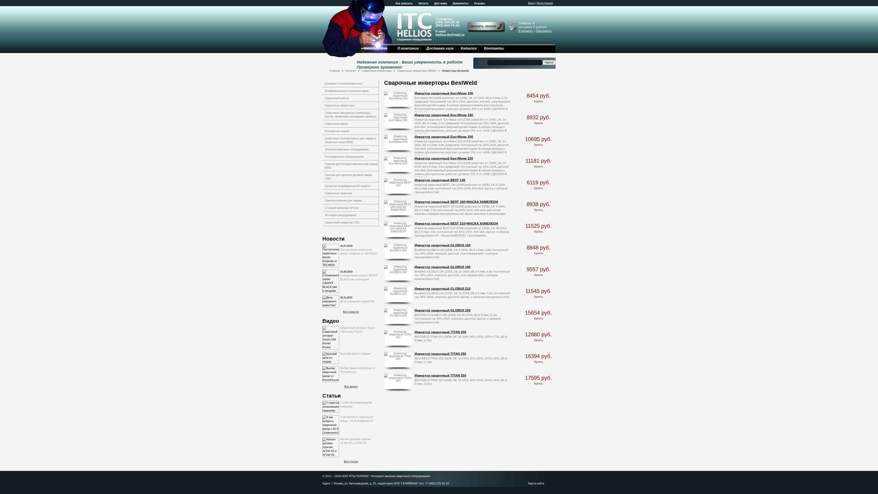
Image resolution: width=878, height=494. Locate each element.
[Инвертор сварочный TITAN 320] (398, 380)
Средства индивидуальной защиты (348, 186)
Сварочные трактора (338, 193)
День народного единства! (357, 301)
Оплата (423, 3)
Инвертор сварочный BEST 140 (440, 180)
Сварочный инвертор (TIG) (342, 222)
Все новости (351, 311)
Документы (460, 3)
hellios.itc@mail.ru (450, 34)
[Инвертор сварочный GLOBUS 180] (398, 272)
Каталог (469, 48)
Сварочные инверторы (377, 70)
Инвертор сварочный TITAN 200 (440, 332)
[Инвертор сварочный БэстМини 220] (398, 163)
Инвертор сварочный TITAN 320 (440, 375)
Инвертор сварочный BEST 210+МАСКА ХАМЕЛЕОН (456, 223)
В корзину (525, 31)
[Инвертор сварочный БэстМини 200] (398, 141)
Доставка (440, 3)
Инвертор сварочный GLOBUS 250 (443, 310)
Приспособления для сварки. (343, 200)
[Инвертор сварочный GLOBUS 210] (398, 293)
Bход (531, 3)
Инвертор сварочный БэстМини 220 (444, 158)
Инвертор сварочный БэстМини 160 (444, 93)
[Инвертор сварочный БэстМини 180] (398, 120)
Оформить (544, 31)
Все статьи (351, 461)
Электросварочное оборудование (347, 149)
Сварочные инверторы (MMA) (416, 70)
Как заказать (404, 3)
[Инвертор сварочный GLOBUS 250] (398, 315)
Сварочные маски (336, 123)
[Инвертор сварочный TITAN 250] (398, 358)
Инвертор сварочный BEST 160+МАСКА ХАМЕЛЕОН (456, 202)
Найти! (549, 62)
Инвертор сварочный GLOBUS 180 (443, 267)
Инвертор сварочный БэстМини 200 (444, 136)
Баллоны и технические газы (343, 83)
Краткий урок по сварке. (355, 353)
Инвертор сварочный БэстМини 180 (444, 115)
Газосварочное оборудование (344, 156)
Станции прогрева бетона (342, 208)
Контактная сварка (337, 131)
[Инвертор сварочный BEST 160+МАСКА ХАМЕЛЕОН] (398, 209)
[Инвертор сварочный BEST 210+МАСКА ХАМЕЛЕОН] (398, 231)
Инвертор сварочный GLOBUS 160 (443, 245)
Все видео (351, 386)
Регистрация (545, 3)
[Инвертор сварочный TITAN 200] (398, 337)
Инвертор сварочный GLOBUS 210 (443, 288)
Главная (334, 70)
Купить (538, 101)
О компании (408, 48)
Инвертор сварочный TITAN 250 (440, 354)
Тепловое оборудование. (341, 215)
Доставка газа (440, 48)
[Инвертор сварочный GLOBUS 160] (398, 250)
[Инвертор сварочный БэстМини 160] (398, 98)
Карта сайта (536, 483)
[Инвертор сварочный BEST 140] (398, 185)
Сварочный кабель (337, 98)
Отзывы (479, 3)
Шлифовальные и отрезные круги (347, 91)
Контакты (494, 48)
